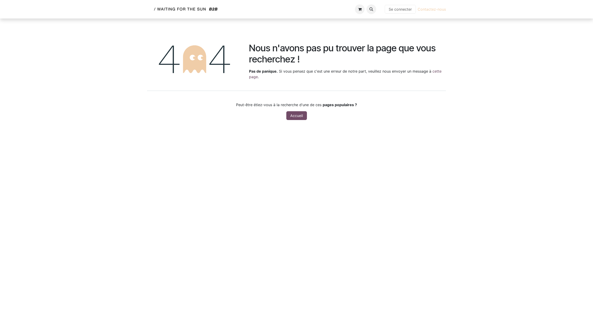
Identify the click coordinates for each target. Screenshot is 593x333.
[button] (371, 9)
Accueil (296, 115)
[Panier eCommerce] (360, 9)
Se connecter (400, 9)
